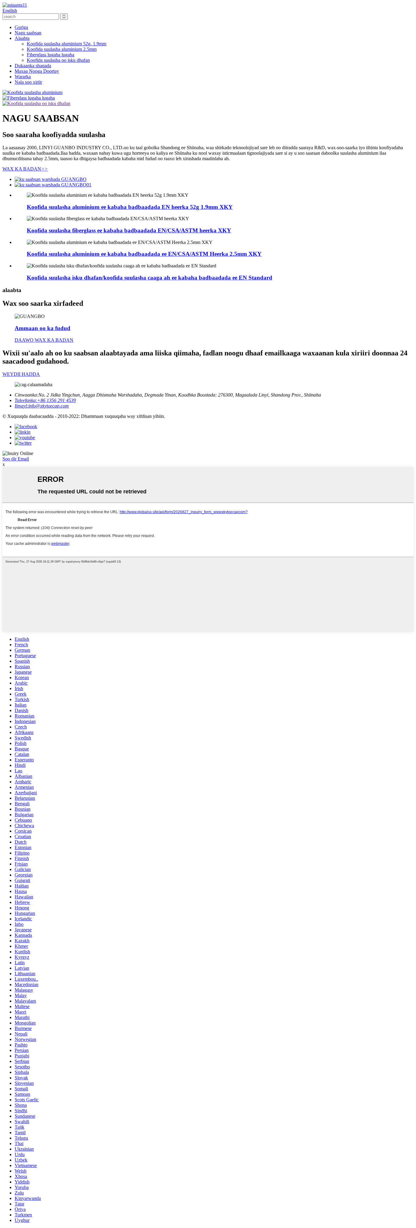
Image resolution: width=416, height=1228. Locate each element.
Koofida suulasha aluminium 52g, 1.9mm (66, 43)
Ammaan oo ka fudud (42, 328)
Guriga (21, 27)
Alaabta (22, 38)
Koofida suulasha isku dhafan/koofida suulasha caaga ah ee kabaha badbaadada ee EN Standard (149, 277)
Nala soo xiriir (28, 82)
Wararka (23, 76)
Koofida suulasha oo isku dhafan (58, 60)
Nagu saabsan (28, 32)
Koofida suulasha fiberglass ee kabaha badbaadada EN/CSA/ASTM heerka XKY (129, 230)
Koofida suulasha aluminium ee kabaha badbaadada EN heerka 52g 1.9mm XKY (130, 207)
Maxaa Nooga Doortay (37, 71)
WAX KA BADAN (25, 168)
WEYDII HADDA (21, 374)
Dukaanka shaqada (33, 65)
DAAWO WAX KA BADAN (44, 340)
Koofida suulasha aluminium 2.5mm (62, 49)
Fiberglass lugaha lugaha (50, 54)
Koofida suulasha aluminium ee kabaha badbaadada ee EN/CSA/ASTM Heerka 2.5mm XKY (144, 254)
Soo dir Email (15, 458)
